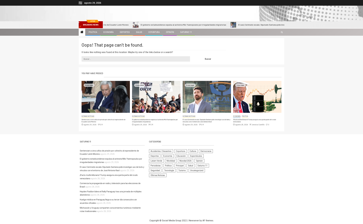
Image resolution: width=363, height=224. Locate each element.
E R (101, 125)
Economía (108, 32)
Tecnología (169, 170)
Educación (181, 156)
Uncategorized (196, 170)
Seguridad (155, 170)
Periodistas (156, 165)
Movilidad (171, 161)
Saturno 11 (186, 32)
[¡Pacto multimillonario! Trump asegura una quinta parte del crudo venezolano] (257, 97)
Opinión (170, 32)
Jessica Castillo (258, 125)
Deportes (125, 32)
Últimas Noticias (88, 116)
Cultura (193, 151)
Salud (139, 32)
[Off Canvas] (80, 3)
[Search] (282, 32)
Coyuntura (154, 32)
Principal (180, 165)
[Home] (82, 32)
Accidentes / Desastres (161, 151)
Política (93, 32)
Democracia (206, 151)
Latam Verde (156, 161)
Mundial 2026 (186, 161)
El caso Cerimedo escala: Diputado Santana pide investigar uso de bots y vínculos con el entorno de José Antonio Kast (280, 25)
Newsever (194, 220)
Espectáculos (196, 156)
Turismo (182, 170)
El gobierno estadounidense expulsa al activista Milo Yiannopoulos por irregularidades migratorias (173, 25)
